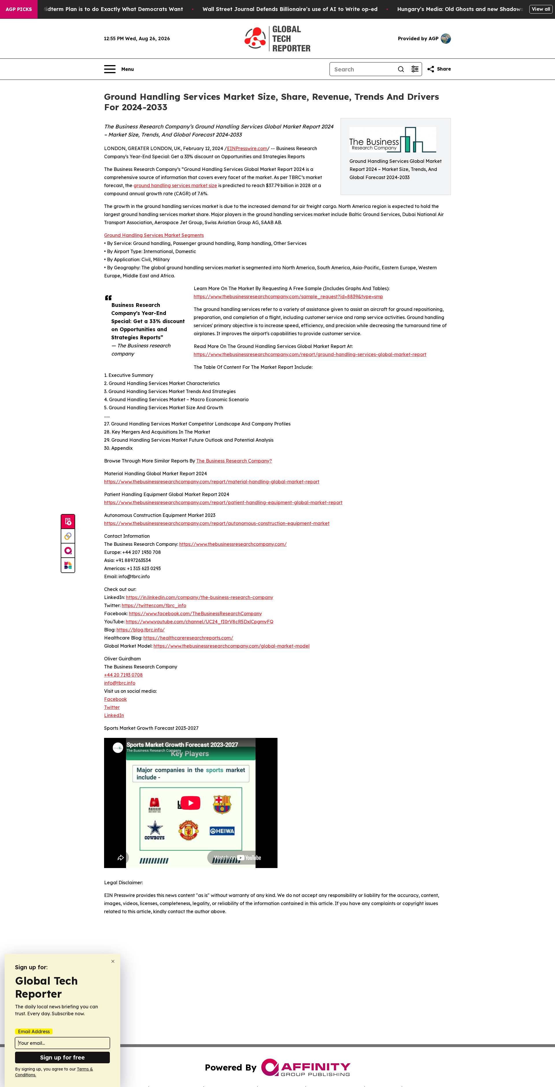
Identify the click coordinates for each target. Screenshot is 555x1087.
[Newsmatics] (68, 565)
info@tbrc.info (119, 683)
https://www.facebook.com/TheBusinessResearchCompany (195, 613)
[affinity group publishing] (68, 551)
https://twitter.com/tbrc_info (154, 605)
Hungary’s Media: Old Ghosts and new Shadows (460, 9)
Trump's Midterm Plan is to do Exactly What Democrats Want (101, 9)
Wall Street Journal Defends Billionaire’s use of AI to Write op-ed (290, 9)
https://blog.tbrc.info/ (140, 630)
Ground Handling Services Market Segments (154, 235)
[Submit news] (68, 522)
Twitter (112, 707)
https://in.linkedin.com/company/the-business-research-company (199, 597)
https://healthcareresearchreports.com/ (188, 638)
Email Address (34, 1031)
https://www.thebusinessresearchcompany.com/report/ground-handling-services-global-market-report (310, 354)
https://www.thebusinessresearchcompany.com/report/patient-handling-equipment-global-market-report (223, 502)
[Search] (401, 69)
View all (541, 9)
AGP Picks (19, 9)
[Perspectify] (68, 536)
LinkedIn (114, 715)
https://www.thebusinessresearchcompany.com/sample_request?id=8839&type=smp (288, 296)
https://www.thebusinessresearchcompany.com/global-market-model (231, 646)
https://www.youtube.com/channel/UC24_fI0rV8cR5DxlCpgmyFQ (199, 621)
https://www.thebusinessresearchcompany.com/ (233, 544)
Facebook (115, 699)
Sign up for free (62, 1057)
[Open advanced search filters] (415, 69)
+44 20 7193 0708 (123, 675)
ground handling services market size (175, 185)
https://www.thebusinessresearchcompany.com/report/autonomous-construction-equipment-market (217, 523)
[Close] (113, 961)
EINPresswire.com (247, 148)
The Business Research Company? (234, 461)
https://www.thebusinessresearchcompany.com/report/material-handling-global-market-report (211, 481)
